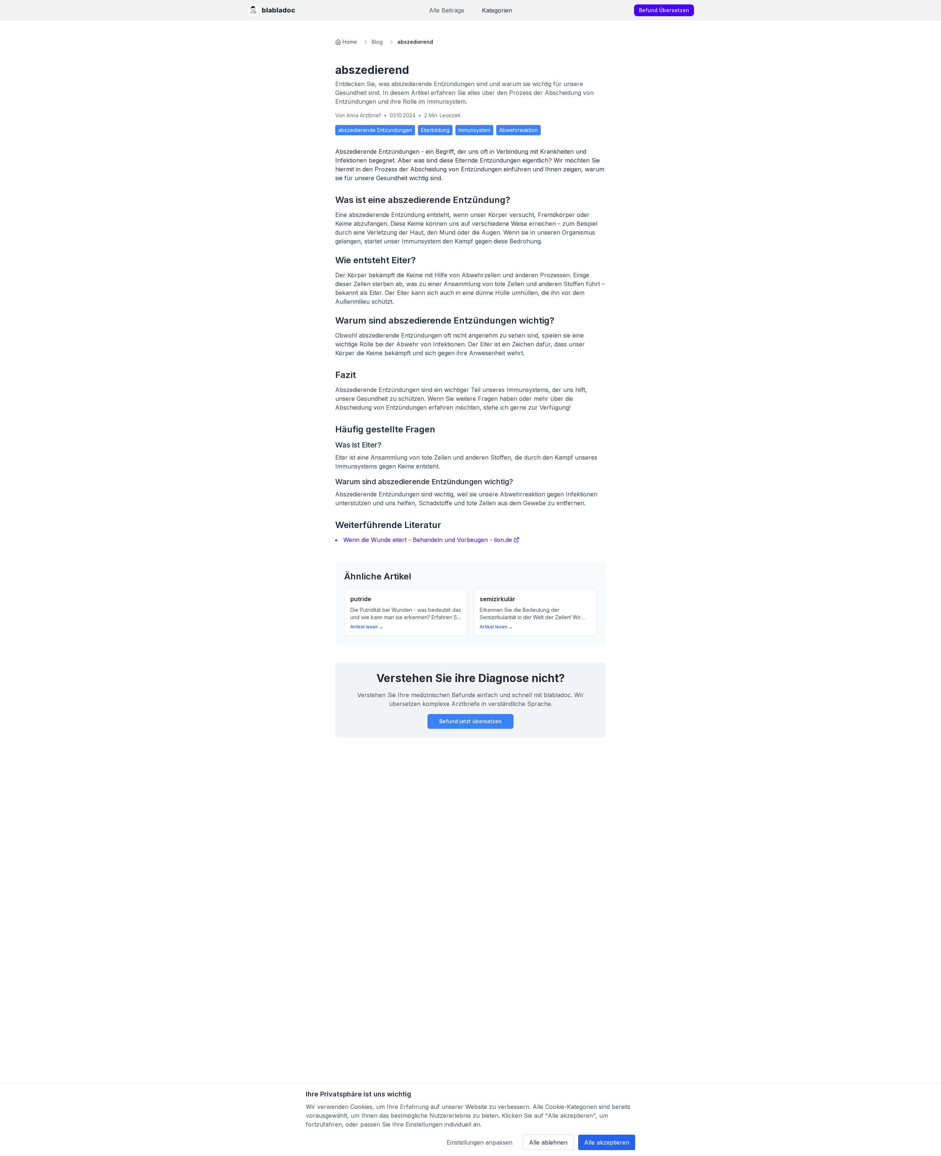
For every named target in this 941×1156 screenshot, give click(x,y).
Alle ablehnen (548, 1142)
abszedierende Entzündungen (375, 130)
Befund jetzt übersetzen (470, 721)
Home (350, 42)
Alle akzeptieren (606, 1142)
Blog (377, 42)
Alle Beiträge (446, 10)
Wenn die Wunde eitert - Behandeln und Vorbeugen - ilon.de (427, 539)
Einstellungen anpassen (479, 1142)
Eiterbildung (435, 130)
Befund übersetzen (664, 10)
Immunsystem (474, 130)
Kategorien (497, 10)
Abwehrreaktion (518, 130)
